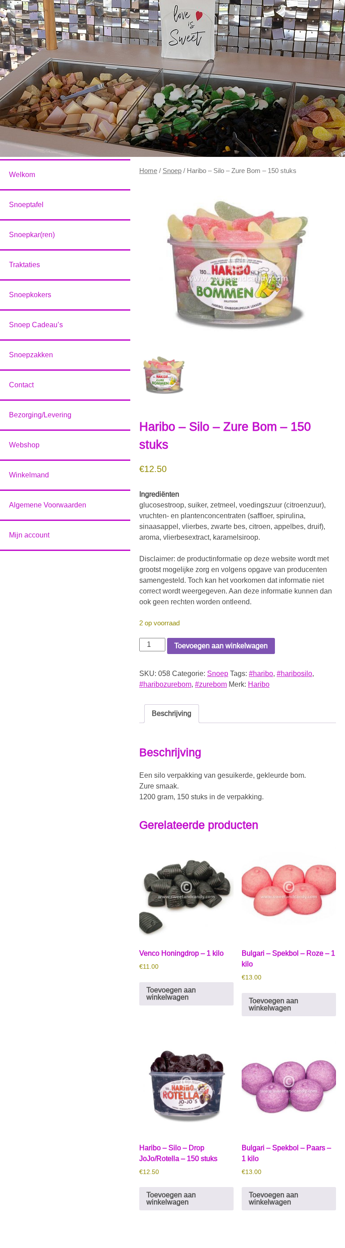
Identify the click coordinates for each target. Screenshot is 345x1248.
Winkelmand (29, 475)
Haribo (259, 684)
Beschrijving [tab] (171, 713)
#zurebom (211, 684)
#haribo (261, 673)
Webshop (24, 445)
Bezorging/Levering (40, 415)
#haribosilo (294, 673)
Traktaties (24, 265)
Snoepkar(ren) (32, 234)
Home (148, 170)
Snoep (172, 170)
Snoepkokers (30, 295)
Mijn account (29, 535)
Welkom (22, 174)
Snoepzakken (31, 355)
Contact (21, 385)
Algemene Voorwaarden (47, 505)
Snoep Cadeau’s (36, 325)
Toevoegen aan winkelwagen (221, 646)
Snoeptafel (26, 204)
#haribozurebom (165, 684)
